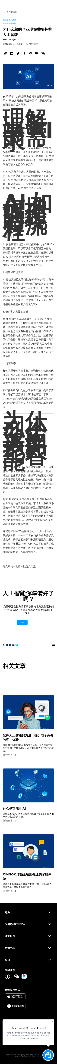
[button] (52, 645)
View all (8, 677)
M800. (19, 1055)
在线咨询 (22, 622)
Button (35, 622)
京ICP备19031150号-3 (27, 1055)
